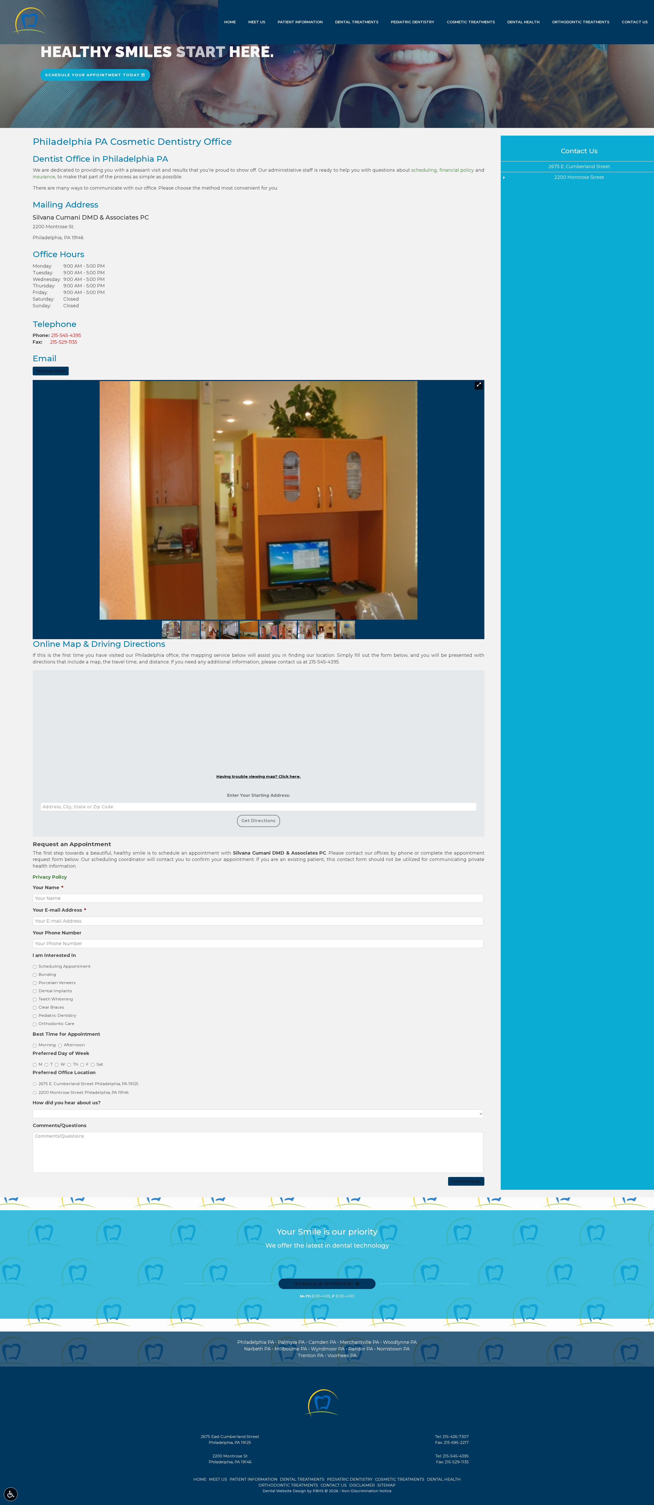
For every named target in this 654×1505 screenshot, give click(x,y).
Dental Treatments (356, 22)
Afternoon (74, 1044)
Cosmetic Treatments (471, 22)
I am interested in (54, 955)
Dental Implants (55, 990)
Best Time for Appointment (66, 1034)
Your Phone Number (57, 933)
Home (230, 22)
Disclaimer (362, 1485)
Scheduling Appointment (65, 966)
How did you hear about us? (67, 1103)
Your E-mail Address (59, 910)
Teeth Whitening (56, 999)
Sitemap (386, 1485)
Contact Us (635, 22)
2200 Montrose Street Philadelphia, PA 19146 (84, 1092)
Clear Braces (51, 1007)
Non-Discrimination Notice (367, 1491)
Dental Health (523, 22)
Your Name (48, 887)
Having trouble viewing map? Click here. (258, 776)
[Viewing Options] (11, 1494)
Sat (100, 1064)
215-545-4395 (66, 335)
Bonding (47, 974)
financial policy (456, 170)
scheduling (424, 170)
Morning (47, 1044)
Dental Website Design (284, 1491)
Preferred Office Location (64, 1072)
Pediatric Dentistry (412, 22)
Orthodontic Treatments (580, 22)
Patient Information (300, 22)
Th (75, 1064)
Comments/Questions (59, 1125)
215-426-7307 (455, 1436)
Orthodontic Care (56, 1023)
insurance (44, 177)
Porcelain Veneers (57, 982)
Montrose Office (50, 371)
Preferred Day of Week (61, 1053)
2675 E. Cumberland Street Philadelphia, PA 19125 (88, 1083)
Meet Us (256, 22)
